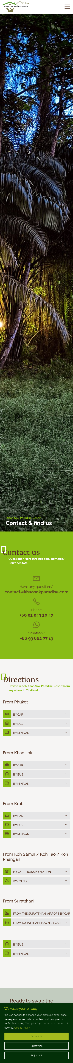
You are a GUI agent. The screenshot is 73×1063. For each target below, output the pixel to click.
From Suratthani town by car (36, 922)
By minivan (20, 733)
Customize (36, 1046)
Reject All (36, 1055)
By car (17, 714)
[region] (36, 1033)
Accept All (37, 1036)
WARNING (19, 881)
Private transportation (31, 872)
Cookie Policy (22, 1027)
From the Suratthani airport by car (41, 913)
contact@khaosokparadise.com (36, 592)
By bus (17, 723)
